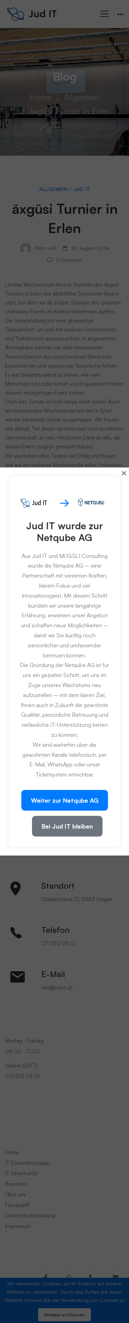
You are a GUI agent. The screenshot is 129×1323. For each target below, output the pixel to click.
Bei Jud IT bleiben (67, 826)
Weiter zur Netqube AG (64, 800)
